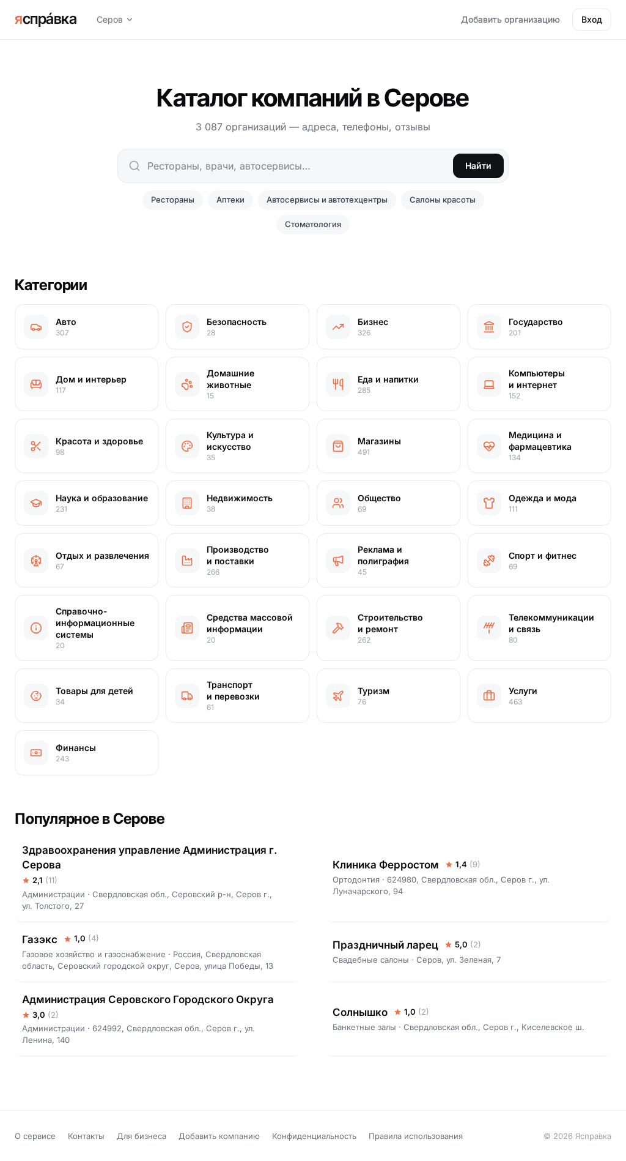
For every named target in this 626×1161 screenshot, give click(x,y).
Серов (110, 19)
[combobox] (313, 166)
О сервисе (35, 1136)
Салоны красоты (443, 199)
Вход (591, 19)
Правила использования (416, 1136)
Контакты (86, 1136)
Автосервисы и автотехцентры (327, 199)
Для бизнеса (141, 1136)
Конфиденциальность (314, 1136)
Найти (478, 165)
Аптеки (230, 199)
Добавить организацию (510, 19)
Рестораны (172, 199)
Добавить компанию (219, 1136)
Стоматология (313, 224)
